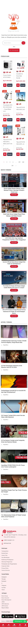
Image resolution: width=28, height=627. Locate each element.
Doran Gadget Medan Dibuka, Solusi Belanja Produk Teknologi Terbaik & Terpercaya (14, 185)
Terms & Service (6, 570)
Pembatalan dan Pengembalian (9, 563)
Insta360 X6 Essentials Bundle (19, 76)
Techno (7, 400)
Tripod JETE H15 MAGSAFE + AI (20, 143)
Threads (4, 579)
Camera (3, 376)
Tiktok (3, 589)
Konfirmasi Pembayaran (7, 559)
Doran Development (6, 599)
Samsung (3, 326)
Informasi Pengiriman (7, 561)
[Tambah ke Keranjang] (4, 85)
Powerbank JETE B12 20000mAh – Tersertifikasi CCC (7, 108)
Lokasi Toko (4, 555)
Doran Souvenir (5, 597)
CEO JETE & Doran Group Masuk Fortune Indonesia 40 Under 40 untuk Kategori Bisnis (14, 306)
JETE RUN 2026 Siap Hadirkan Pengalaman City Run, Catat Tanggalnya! (14, 233)
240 (23, 162)
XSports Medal (5, 607)
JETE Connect (5, 605)
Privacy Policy (5, 568)
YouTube (4, 587)
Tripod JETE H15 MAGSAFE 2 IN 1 (20, 108)
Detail (9, 85)
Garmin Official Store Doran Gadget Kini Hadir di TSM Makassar (14, 257)
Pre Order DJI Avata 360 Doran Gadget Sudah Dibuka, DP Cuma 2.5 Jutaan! (14, 281)
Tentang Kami (5, 551)
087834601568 (7, 543)
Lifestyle (3, 351)
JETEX (3, 601)
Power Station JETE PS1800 (7, 76)
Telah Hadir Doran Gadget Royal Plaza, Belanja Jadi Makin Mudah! (14, 210)
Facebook (4, 581)
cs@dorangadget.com (9, 540)
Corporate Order (5, 566)
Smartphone (9, 326)
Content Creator (9, 425)
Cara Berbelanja (5, 557)
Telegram (4, 585)
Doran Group (5, 596)
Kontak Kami (5, 553)
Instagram (4, 577)
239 (19, 162)
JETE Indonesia (5, 603)
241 (12, 165)
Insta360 (8, 376)
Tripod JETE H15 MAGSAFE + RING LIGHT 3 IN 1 (7, 143)
